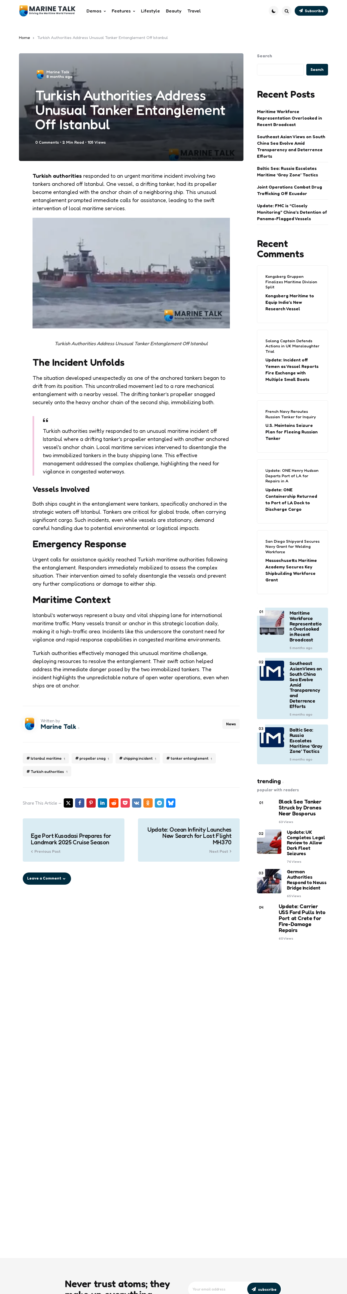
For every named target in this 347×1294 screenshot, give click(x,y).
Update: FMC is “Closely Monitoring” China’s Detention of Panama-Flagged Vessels (292, 212)
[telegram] (159, 803)
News (231, 724)
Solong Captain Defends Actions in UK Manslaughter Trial (292, 346)
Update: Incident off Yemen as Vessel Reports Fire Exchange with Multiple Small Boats (292, 369)
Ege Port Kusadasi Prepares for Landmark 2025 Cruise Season (71, 839)
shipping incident (139, 758)
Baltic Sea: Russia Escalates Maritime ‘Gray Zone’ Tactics (287, 171)
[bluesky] (170, 803)
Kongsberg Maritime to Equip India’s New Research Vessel (289, 302)
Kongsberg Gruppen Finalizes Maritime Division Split (291, 281)
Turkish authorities (49, 771)
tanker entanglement (191, 758)
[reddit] (113, 803)
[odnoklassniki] (148, 803)
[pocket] (125, 803)
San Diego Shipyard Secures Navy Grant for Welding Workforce (292, 546)
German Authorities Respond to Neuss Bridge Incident (307, 879)
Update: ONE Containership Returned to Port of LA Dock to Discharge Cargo (291, 499)
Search (264, 55)
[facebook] (79, 803)
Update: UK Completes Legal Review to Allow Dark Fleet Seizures (306, 842)
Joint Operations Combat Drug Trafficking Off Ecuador (289, 190)
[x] (68, 803)
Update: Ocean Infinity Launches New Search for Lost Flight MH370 (189, 836)
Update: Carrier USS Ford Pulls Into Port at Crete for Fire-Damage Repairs (302, 918)
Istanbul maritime (48, 758)
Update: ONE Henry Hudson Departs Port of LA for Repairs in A (292, 475)
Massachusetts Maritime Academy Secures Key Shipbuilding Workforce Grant (291, 570)
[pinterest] (91, 803)
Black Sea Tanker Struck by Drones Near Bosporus (300, 807)
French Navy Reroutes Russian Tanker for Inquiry (290, 414)
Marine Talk (57, 71)
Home (24, 37)
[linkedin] (102, 803)
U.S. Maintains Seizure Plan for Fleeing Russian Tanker (291, 432)
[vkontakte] (136, 803)
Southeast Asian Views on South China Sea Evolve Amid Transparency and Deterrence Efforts (291, 146)
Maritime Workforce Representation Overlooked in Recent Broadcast (289, 118)
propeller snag (94, 758)
